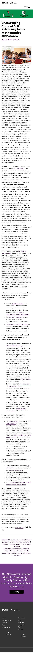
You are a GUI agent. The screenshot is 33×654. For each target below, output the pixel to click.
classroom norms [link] (18, 303)
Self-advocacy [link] (18, 169)
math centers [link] (13, 421)
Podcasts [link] (21, 622)
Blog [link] (19, 620)
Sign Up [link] (16, 592)
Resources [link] (21, 618)
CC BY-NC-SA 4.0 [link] (19, 527)
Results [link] (4, 625)
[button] (26, 7)
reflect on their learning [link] (14, 346)
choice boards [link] (11, 423)
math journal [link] (26, 379)
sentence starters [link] (16, 470)
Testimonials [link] (6, 627)
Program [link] (4, 622)
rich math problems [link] (15, 317)
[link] (9, 3)
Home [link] (4, 618)
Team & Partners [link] (7, 620)
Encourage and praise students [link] (17, 324)
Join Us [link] (20, 629)
